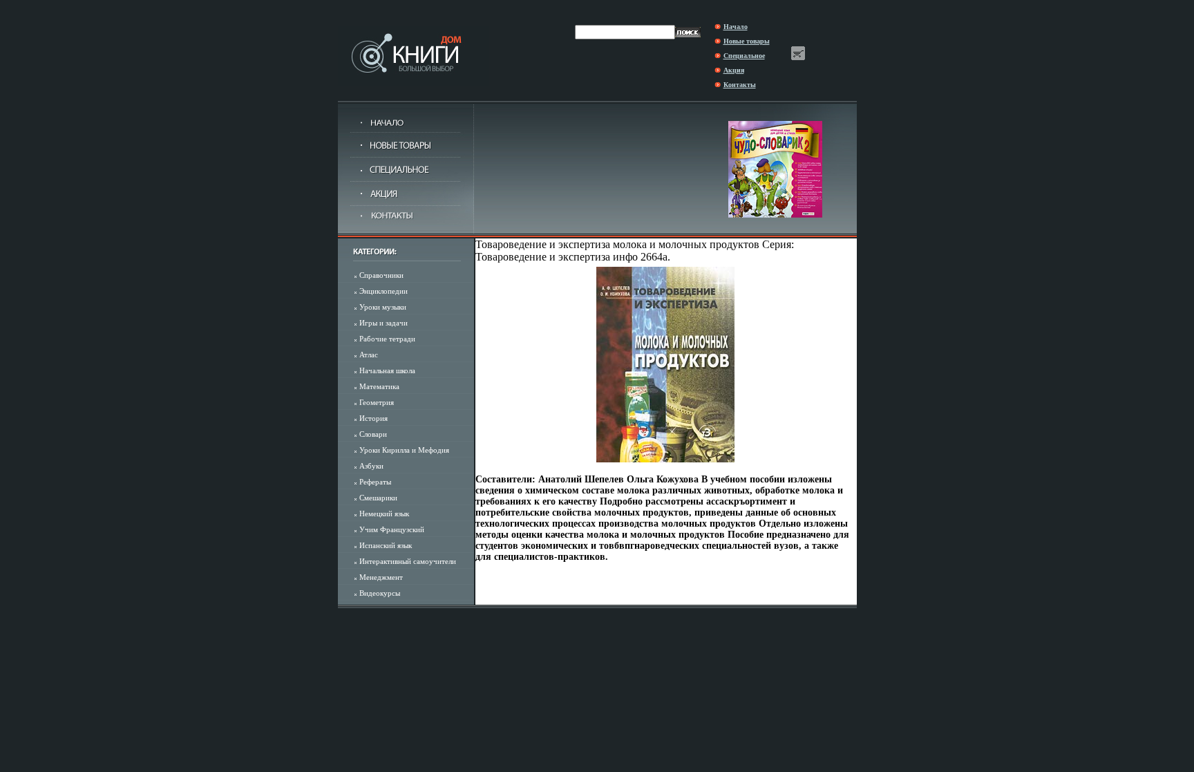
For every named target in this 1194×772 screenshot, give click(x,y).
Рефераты (375, 482)
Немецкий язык (384, 513)
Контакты (739, 84)
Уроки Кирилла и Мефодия (404, 450)
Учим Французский (391, 529)
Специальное (744, 55)
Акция (733, 70)
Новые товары (746, 41)
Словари (373, 434)
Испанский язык (385, 545)
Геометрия (376, 402)
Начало (735, 26)
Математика (379, 386)
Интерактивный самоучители (407, 561)
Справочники (381, 275)
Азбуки (371, 466)
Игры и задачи (383, 323)
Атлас (368, 354)
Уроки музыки (382, 307)
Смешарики (378, 497)
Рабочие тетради (387, 339)
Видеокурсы (379, 593)
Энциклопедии (383, 291)
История (373, 418)
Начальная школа (387, 370)
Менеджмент (381, 577)
